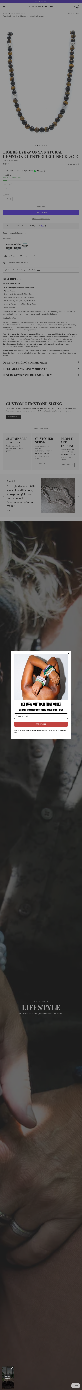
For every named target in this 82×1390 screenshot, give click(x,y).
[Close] (68, 653)
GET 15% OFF (41, 724)
